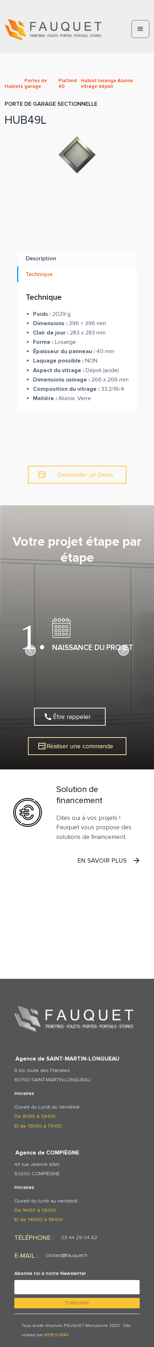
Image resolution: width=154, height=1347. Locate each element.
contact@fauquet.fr (66, 1255)
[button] (140, 29)
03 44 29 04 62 (79, 1237)
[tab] (77, 258)
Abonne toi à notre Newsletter (50, 1273)
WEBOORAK (56, 1335)
